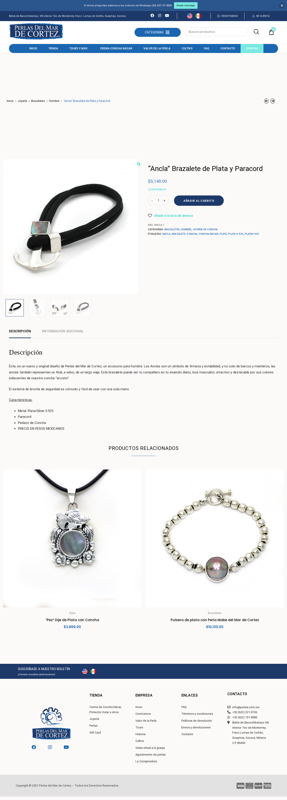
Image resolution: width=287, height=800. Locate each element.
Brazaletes (38, 101)
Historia (140, 734)
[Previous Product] (266, 101)
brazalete (178, 233)
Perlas (93, 725)
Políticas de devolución (196, 720)
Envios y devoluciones (196, 727)
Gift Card (95, 732)
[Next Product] (273, 101)
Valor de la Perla (157, 48)
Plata (223, 233)
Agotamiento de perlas (150, 754)
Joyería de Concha (205, 229)
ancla (166, 233)
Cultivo (187, 48)
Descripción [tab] (20, 331)
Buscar (254, 32)
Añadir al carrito (198, 201)
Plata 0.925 (235, 233)
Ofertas (252, 48)
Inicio (33, 48)
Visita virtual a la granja (150, 748)
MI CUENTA (263, 16)
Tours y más (78, 48)
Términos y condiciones (197, 713)
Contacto (227, 48)
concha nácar (208, 233)
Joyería (22, 101)
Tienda (53, 48)
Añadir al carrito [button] (72, 637)
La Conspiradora (146, 761)
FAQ (206, 48)
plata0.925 (252, 233)
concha (192, 233)
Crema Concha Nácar (116, 48)
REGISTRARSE (230, 16)
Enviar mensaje (186, 5)
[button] (154, 32)
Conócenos (143, 713)
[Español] (198, 17)
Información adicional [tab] (63, 331)
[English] (189, 17)
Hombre (54, 101)
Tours (139, 727)
